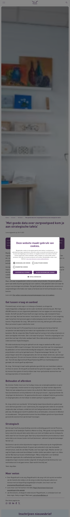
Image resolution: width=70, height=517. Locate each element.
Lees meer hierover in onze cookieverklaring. (37, 259)
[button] (35, 277)
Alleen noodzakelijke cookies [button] (45, 272)
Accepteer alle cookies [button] (22, 272)
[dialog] (35, 258)
